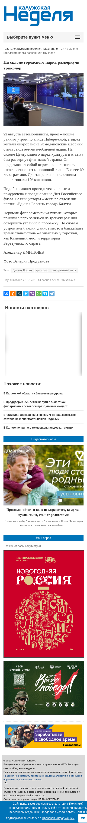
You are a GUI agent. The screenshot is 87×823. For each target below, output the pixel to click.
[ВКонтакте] (6, 293)
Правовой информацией (58, 818)
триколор (42, 270)
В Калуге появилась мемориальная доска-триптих (38, 427)
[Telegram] (52, 293)
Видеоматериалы (43, 439)
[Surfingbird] (26, 293)
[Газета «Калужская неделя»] (38, 23)
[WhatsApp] (39, 293)
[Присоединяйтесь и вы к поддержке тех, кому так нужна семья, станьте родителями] (43, 475)
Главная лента (52, 48)
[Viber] (32, 293)
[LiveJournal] (19, 293)
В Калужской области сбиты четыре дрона (33, 393)
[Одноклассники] (13, 293)
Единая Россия (22, 270)
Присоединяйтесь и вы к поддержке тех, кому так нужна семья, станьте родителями (43, 512)
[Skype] (45, 293)
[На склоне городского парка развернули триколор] (43, 125)
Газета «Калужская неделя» (22, 48)
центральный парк (64, 270)
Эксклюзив (68, 280)
